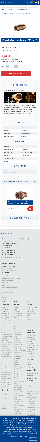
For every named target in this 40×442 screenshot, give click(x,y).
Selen (16, 362)
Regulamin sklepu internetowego (11, 278)
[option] (20, 28)
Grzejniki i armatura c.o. (24, 9)
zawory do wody (32, 307)
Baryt (16, 317)
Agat (15, 309)
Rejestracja (4, 276)
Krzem (16, 327)
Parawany (30, 364)
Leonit (16, 331)
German (16, 319)
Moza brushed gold (20, 350)
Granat (16, 321)
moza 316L (17, 413)
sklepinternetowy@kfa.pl (12, 257)
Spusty (3, 329)
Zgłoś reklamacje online (8, 270)
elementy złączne (8, 13)
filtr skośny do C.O (32, 339)
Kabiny (29, 362)
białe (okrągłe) (31, 401)
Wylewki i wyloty (6, 336)
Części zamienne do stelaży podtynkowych (6, 346)
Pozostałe (4, 340)
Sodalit (16, 360)
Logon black (17, 334)
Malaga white (18, 385)
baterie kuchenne (6, 374)
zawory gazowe (31, 309)
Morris (16, 336)
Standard (17, 364)
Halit (15, 323)
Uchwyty (4, 332)
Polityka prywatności (7, 280)
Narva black (17, 352)
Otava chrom (18, 356)
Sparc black (17, 389)
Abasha (16, 307)
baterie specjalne (6, 384)
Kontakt (4, 299)
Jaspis (16, 325)
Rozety (3, 327)
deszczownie (5, 393)
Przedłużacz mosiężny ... (25, 13)
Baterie (4, 360)
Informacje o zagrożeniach (9, 287)
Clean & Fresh (5, 386)
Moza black (17, 348)
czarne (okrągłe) (32, 391)
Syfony (3, 331)
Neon (16, 354)
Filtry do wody (5, 350)
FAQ (2, 294)
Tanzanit (16, 366)
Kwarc (16, 329)
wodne (23, 136)
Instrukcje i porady (7, 292)
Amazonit (17, 311)
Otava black (17, 358)
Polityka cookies (6, 285)
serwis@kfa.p (8, 268)
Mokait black (18, 344)
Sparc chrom (18, 387)
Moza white (17, 399)
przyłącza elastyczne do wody (31, 313)
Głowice (4, 311)
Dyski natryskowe (6, 342)
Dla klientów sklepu (7, 283)
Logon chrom (18, 332)
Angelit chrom (18, 313)
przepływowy (25, 133)
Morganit (17, 340)
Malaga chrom (18, 370)
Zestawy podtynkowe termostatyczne (6, 403)
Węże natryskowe (6, 334)
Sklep (10, 9)
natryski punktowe (7, 399)
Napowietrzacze (6, 356)
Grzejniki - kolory (32, 353)
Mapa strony (5, 297)
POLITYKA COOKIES (23, 436)
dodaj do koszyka (16, 73)
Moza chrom (18, 346)
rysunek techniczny (10, 173)
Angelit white (18, 315)
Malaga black (18, 372)
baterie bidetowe (6, 372)
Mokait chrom (18, 342)
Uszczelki (4, 338)
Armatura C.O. (25, 128)
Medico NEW (18, 368)
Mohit (16, 338)
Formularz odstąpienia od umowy (11, 290)
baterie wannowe (6, 363)
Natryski (4, 390)
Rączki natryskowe (7, 321)
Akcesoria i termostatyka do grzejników (32, 349)
